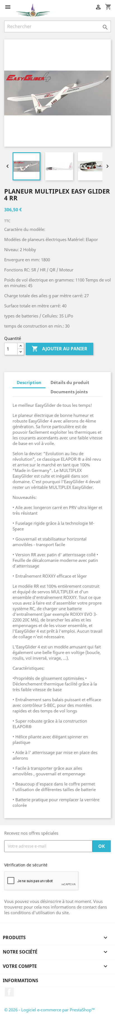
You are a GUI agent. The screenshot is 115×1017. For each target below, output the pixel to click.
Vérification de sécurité (25, 865)
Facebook (9, 992)
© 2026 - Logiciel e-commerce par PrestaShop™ (49, 1010)
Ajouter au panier (59, 348)
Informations (20, 980)
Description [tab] (29, 382)
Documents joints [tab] (69, 391)
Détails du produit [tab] (70, 382)
